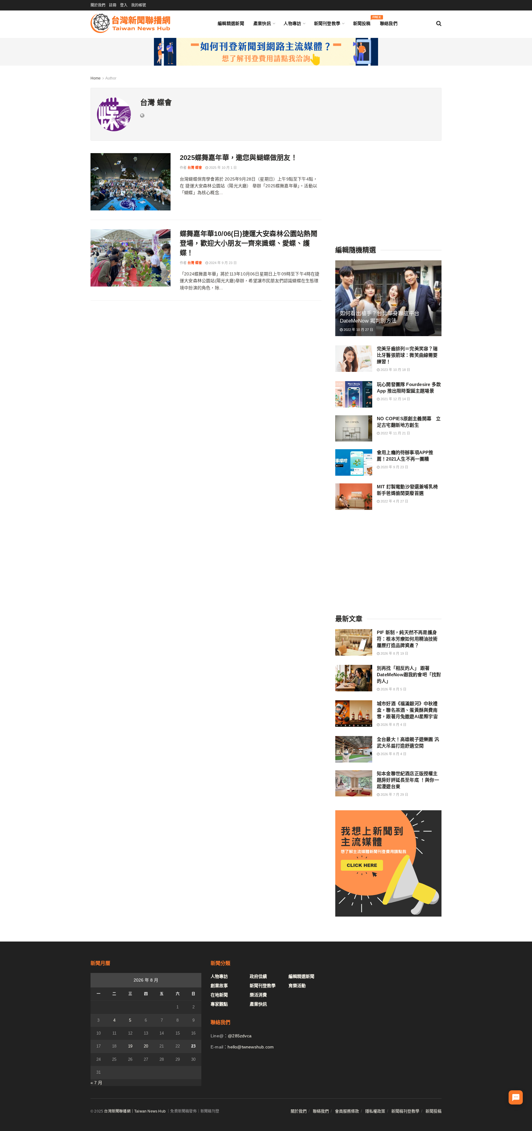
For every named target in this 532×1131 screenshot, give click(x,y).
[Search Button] (438, 23)
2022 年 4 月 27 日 (394, 501)
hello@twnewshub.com (251, 1046)
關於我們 (98, 5)
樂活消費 (258, 994)
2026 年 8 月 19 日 (394, 653)
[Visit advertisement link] (266, 52)
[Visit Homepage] (130, 23)
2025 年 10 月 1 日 (222, 167)
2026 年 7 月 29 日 (394, 794)
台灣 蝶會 (194, 167)
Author (110, 78)
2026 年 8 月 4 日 (393, 724)
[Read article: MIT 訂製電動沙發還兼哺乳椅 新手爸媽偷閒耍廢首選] (353, 496)
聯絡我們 (388, 23)
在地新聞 (219, 994)
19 (130, 1046)
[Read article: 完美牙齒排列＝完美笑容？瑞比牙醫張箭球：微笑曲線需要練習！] (353, 358)
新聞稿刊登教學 (405, 1111)
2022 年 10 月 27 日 (358, 330)
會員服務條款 (347, 1111)
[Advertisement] (388, 191)
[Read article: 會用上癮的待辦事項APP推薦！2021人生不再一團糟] (353, 462)
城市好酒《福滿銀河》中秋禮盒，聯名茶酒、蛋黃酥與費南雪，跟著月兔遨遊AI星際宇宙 (407, 710)
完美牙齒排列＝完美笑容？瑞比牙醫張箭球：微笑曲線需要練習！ (407, 355)
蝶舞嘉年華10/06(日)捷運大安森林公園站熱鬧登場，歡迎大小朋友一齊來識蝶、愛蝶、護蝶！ (248, 243)
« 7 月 (96, 1082)
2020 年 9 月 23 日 (394, 467)
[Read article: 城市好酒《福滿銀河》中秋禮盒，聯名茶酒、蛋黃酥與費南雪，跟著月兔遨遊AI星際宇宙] (353, 713)
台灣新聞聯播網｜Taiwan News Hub (135, 1111)
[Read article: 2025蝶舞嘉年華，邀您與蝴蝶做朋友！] (131, 181)
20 (146, 1046)
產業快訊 (262, 23)
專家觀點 (219, 1004)
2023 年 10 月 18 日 (395, 370)
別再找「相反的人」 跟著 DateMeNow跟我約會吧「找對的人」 (409, 674)
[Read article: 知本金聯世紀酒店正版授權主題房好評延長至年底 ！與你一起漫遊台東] (353, 783)
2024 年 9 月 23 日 (222, 263)
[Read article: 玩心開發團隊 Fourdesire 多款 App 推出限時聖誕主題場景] (353, 394)
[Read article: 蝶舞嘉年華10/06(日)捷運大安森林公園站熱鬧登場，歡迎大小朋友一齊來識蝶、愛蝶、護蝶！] (131, 258)
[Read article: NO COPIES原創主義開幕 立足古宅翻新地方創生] (353, 428)
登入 (123, 5)
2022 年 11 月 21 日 (395, 433)
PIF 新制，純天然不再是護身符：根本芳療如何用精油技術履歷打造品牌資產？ (407, 639)
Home (96, 78)
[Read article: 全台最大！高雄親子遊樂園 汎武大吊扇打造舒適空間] (353, 749)
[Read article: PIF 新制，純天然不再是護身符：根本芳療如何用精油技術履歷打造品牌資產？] (353, 642)
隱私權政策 (375, 1111)
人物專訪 (292, 23)
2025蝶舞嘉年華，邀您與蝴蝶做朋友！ (238, 157)
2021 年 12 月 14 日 (395, 399)
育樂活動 (297, 985)
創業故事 (219, 985)
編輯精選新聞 (231, 23)
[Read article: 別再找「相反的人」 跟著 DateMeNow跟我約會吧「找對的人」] (353, 678)
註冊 (112, 5)
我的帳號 (138, 5)
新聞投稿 (362, 22)
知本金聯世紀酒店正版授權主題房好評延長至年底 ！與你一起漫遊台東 (408, 780)
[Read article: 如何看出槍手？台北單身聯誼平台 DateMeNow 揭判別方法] (388, 298)
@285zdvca (240, 1035)
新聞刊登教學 (327, 23)
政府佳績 (258, 976)
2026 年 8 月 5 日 (393, 689)
